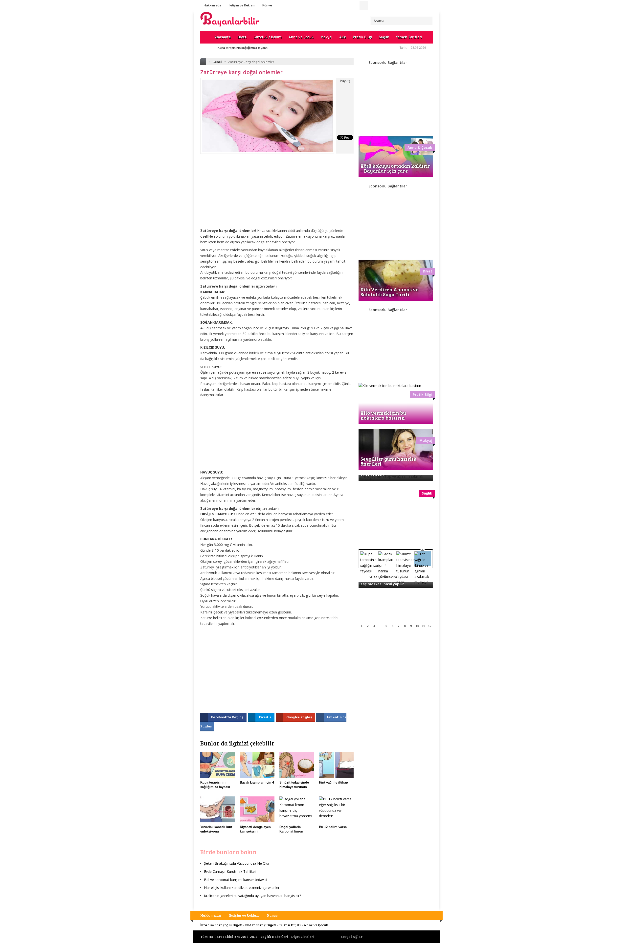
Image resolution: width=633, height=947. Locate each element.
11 (423, 626)
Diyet (242, 37)
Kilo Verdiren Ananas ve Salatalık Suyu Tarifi (389, 292)
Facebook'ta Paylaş (227, 717)
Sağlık (384, 37)
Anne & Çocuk (419, 147)
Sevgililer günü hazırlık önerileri (388, 461)
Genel (217, 62)
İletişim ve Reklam (241, 5)
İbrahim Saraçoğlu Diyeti (221, 925)
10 (417, 626)
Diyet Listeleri (302, 936)
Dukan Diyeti (290, 925)
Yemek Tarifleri (409, 37)
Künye (267, 5)
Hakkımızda (212, 5)
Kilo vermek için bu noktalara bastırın (383, 415)
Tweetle (265, 717)
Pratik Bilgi (362, 37)
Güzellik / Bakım (267, 37)
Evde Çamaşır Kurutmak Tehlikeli (230, 871)
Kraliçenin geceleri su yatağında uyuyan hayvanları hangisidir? (252, 895)
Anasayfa (222, 37)
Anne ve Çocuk (301, 37)
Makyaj (326, 37)
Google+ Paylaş (299, 717)
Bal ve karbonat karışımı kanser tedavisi (235, 879)
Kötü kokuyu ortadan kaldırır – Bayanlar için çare (395, 168)
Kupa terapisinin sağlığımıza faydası (243, 48)
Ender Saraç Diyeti (260, 925)
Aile (342, 37)
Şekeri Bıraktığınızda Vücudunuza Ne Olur (237, 863)
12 (429, 626)
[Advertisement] (277, 194)
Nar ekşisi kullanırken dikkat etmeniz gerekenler (241, 887)
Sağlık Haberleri (274, 936)
